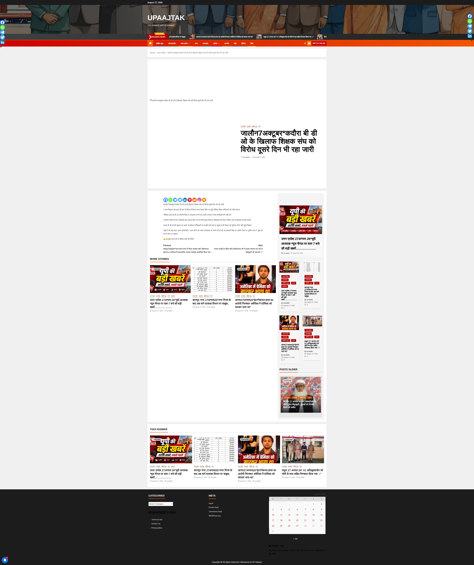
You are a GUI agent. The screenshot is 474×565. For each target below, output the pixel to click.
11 (281, 515)
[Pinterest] (190, 198)
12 (289, 515)
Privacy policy (156, 528)
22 (313, 520)
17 (273, 520)
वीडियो (243, 43)
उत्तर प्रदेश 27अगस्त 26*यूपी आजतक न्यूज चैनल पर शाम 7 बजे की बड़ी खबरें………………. (169, 303)
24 (273, 526)
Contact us (155, 524)
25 (281, 526)
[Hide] (1, 47)
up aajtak (246, 157)
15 (313, 515)
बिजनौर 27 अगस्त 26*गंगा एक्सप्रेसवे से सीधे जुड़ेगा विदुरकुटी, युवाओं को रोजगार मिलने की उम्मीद (318, 37)
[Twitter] (180, 198)
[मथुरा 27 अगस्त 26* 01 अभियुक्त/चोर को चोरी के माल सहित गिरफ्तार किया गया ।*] (303, 449)
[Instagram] (199, 198)
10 (273, 515)
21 (305, 520)
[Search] (305, 43)
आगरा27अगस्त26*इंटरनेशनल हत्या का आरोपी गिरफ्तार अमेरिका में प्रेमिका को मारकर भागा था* (189, 37)
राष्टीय (215, 43)
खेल (235, 43)
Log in (211, 503)
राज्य (196, 43)
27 (297, 526)
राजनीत (226, 43)
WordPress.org (214, 516)
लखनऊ (173, 296)
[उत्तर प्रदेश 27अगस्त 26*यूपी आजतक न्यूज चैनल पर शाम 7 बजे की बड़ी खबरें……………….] (170, 279)
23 (321, 520)
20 (297, 520)
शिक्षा (251, 43)
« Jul (295, 539)
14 (305, 515)
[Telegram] (175, 198)
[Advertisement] (237, 80)
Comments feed (215, 512)
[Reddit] (194, 198)
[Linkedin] (185, 198)
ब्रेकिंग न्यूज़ (159, 43)
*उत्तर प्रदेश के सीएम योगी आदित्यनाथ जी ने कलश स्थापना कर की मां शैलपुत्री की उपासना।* (238, 248)
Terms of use (156, 520)
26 (289, 526)
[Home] (150, 43)
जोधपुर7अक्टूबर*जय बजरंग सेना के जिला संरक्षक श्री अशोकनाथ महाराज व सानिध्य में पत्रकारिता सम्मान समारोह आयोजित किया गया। (187, 248)
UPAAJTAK (166, 18)
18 (281, 520)
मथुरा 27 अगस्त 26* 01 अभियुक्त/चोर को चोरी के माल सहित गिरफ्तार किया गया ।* (253, 37)
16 (321, 515)
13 (297, 515)
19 (289, 520)
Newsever (245, 562)
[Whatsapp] (170, 198)
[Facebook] (165, 198)
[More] (204, 198)
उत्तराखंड (205, 43)
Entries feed (213, 507)
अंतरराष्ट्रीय (172, 43)
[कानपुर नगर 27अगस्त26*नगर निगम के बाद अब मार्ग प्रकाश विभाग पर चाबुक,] (213, 279)
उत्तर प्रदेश (184, 43)
